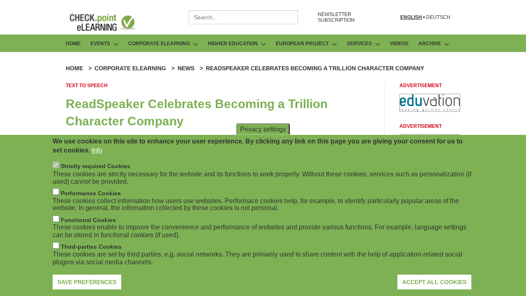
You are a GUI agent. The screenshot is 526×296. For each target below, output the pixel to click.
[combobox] (243, 17)
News (186, 68)
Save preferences (87, 281)
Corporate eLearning (130, 68)
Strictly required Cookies (95, 166)
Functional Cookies (88, 220)
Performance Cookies (91, 193)
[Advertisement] (429, 109)
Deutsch (438, 17)
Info (97, 150)
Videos (399, 43)
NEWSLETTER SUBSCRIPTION (336, 17)
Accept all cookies (434, 281)
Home (73, 43)
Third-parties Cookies (91, 246)
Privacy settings (263, 128)
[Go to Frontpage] (108, 22)
